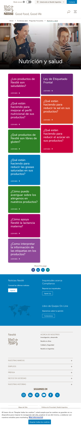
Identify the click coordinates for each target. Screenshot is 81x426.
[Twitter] (57, 395)
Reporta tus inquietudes (51, 288)
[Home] (23, 10)
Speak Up (47, 293)
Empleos (40, 366)
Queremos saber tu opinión (52, 311)
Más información (36, 417)
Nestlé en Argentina (47, 349)
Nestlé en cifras (45, 341)
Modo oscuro (17, 2)
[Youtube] (44, 395)
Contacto (72, 2)
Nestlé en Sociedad (40, 378)
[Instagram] (23, 395)
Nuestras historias (40, 384)
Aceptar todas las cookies (40, 422)
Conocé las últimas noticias (18, 285)
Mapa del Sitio (23, 407)
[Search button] (69, 11)
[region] (40, 417)
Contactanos (48, 316)
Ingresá (12, 290)
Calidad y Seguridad (47, 345)
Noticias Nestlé (16, 280)
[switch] (28, 2)
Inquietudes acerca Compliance (52, 282)
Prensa (40, 372)
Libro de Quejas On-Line (55, 305)
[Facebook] (50, 395)
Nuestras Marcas (40, 360)
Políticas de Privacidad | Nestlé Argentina (55, 407)
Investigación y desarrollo (49, 337)
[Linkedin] (30, 395)
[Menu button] (75, 11)
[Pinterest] (37, 395)
